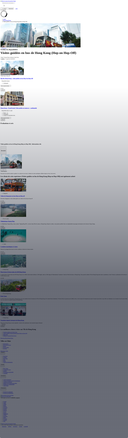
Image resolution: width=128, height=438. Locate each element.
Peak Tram (5, 334)
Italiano (4, 412)
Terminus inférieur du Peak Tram (10, 332)
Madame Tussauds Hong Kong (9, 335)
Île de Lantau (6, 347)
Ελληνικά (5, 407)
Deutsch (5, 406)
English (4, 401)
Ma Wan (5, 348)
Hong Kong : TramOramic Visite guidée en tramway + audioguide (19, 108)
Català (4, 402)
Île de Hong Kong (7, 345)
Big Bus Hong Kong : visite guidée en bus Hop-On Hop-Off (17, 78)
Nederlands (5, 413)
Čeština (4, 404)
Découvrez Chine (4, 351)
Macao (4, 346)
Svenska (5, 420)
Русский (5, 418)
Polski (4, 417)
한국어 (4, 411)
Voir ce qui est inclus (5, 85)
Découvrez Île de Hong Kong (7, 338)
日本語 (4, 415)
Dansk (4, 405)
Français (5, 410)
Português (5, 416)
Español (5, 408)
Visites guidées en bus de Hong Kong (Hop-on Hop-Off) (15, 333)
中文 (4, 421)
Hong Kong (5, 343)
